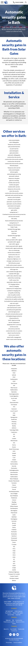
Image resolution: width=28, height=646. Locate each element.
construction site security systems (14, 159)
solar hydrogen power (14, 311)
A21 (14, 563)
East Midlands (14, 495)
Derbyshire (14, 468)
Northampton (14, 508)
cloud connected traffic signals (14, 246)
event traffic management (14, 337)
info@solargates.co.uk (18, 601)
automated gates (14, 150)
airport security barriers (14, 333)
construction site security (14, 157)
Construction (18, 620)
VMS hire (14, 233)
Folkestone (14, 540)
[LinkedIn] (10, 634)
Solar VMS (14, 231)
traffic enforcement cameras (14, 265)
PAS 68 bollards (14, 165)
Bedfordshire (14, 389)
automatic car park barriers (14, 201)
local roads (14, 398)
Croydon (14, 544)
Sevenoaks (14, 534)
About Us (6, 629)
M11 (14, 548)
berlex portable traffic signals (14, 239)
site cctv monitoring (14, 250)
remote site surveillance (14, 252)
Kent (14, 372)
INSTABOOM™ (9, 611)
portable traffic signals (14, 242)
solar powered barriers (14, 146)
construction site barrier (14, 161)
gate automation (14, 153)
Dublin (14, 455)
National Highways (14, 572)
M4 (14, 385)
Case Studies (13, 629)
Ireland (14, 453)
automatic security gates (14, 199)
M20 (14, 381)
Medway (14, 421)
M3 (14, 406)
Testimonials (21, 629)
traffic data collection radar (14, 275)
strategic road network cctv (14, 261)
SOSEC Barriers (18, 611)
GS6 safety (14, 218)
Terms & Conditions (17, 642)
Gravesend (14, 538)
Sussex (14, 447)
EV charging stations (14, 284)
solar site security (14, 191)
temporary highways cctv (14, 259)
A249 (14, 565)
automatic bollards (14, 176)
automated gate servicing (14, 174)
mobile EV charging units (14, 290)
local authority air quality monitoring (14, 301)
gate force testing (14, 180)
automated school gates (14, 206)
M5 (14, 442)
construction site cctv (14, 254)
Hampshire (14, 368)
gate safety (14, 210)
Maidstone (14, 497)
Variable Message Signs (14, 229)
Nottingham (14, 519)
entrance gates (14, 172)
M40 (14, 550)
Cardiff (14, 525)
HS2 (14, 413)
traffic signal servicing (14, 320)
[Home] (5, 1)
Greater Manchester (14, 481)
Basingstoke (14, 417)
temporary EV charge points (14, 288)
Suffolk (14, 375)
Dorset (14, 489)
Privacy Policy (9, 642)
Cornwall (14, 487)
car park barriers (14, 148)
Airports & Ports (20, 622)
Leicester (14, 521)
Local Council (14, 411)
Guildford (14, 504)
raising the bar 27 (14, 223)
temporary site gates (14, 178)
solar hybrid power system (14, 307)
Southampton (14, 379)
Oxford (14, 500)
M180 (14, 567)
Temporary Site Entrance (14, 225)
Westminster (14, 440)
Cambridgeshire (14, 396)
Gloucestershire (14, 402)
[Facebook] (14, 634)
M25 (14, 451)
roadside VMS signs (14, 273)
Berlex (14, 237)
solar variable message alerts (14, 271)
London (14, 438)
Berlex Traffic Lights (18, 613)
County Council (14, 576)
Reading (14, 502)
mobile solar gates (14, 184)
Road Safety (8, 613)
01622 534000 (19, 2)
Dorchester (14, 404)
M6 (14, 436)
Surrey (14, 445)
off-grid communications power (14, 314)
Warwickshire (14, 474)
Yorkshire (14, 483)
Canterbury (14, 432)
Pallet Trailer (14, 227)
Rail (13, 620)
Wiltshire (14, 370)
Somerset (14, 409)
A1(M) (14, 570)
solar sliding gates (14, 142)
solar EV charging (14, 286)
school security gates (14, 208)
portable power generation (14, 309)
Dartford (14, 536)
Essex (14, 400)
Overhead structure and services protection (14, 214)
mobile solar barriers (14, 182)
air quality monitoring (14, 292)
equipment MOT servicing (14, 324)
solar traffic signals (14, 244)
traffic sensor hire (14, 280)
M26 (14, 557)
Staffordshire (14, 476)
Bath (14, 415)
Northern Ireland (14, 578)
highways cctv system (14, 256)
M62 (14, 377)
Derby (14, 527)
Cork (14, 457)
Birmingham (14, 510)
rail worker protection (14, 328)
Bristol (14, 523)
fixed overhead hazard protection (14, 220)
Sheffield (14, 517)
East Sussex (14, 383)
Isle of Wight (14, 493)
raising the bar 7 (14, 212)
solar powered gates (14, 140)
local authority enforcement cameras (14, 267)
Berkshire (14, 392)
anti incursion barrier (14, 216)
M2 (14, 546)
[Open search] (25, 2)
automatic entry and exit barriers (14, 195)
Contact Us (14, 630)
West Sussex (14, 387)
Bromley (14, 423)
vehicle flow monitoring (14, 278)
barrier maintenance (14, 322)
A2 (14, 559)
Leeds (14, 514)
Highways (8, 620)
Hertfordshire (14, 464)
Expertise (18, 614)
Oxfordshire (14, 461)
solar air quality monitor (14, 295)
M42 (14, 553)
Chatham (14, 529)
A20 (14, 561)
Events (14, 623)
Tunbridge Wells (14, 430)
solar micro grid (14, 303)
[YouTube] (17, 634)
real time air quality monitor (14, 297)
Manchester (14, 512)
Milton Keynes (14, 506)
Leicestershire (14, 472)
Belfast (14, 580)
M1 (14, 434)
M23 (14, 555)
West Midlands (14, 478)
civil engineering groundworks (14, 316)
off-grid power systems (14, 305)
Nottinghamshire (14, 470)
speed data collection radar (14, 282)
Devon (14, 485)
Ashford (14, 428)
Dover (14, 542)
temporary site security (14, 189)
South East (14, 419)
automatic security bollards (14, 203)
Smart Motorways (14, 449)
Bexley (14, 425)
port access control (14, 335)
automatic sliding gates (14, 155)
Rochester (14, 531)
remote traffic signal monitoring (14, 248)
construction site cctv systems (14, 331)
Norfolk (14, 466)
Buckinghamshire (14, 394)
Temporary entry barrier (14, 167)
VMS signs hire (14, 269)
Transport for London (14, 574)
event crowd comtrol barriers (14, 339)
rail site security (14, 326)
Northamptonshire (14, 491)
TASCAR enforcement (14, 263)
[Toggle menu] (2, 2)
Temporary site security (14, 144)
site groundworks (14, 318)
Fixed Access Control (9, 622)
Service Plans (11, 614)
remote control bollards (14, 197)
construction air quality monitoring (14, 299)
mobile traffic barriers (14, 186)
